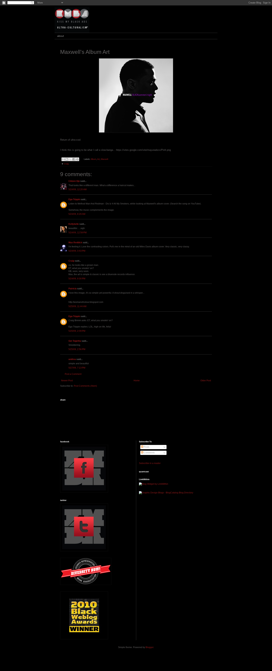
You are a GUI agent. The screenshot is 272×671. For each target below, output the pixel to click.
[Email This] (63, 159)
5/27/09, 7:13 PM (76, 367)
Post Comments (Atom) (85, 386)
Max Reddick (75, 242)
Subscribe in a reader (150, 463)
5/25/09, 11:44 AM (77, 306)
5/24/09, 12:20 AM (77, 189)
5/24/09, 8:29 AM (76, 214)
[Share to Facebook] (74, 159)
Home (137, 380)
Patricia (72, 288)
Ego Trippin (74, 199)
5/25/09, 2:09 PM (76, 331)
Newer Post (67, 380)
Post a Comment (73, 374)
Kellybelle (73, 224)
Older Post (205, 380)
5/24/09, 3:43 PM (76, 251)
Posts (146, 447)
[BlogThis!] (67, 159)
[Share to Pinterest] (77, 159)
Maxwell (104, 159)
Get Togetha (74, 341)
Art (98, 159)
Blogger (149, 647)
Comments (149, 452)
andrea (72, 359)
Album (93, 159)
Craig (66, 164)
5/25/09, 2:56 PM (76, 349)
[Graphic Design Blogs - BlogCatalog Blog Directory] (166, 492)
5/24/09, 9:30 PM (76, 278)
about (60, 35)
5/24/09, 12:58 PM (77, 232)
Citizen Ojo (74, 181)
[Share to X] (70, 159)
